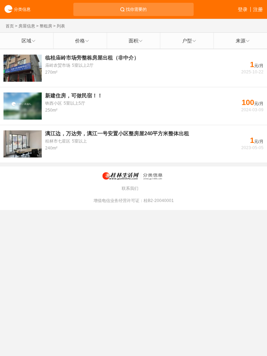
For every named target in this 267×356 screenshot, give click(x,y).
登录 (243, 9)
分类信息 (22, 9)
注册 (258, 9)
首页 (10, 26)
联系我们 (130, 188)
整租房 (46, 26)
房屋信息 (26, 26)
